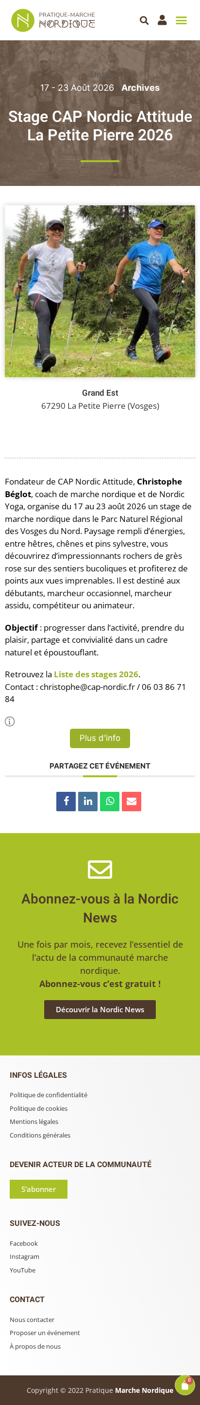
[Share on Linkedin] (88, 801)
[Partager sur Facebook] (66, 801)
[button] (144, 20)
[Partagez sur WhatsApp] (109, 801)
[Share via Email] (131, 801)
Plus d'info (100, 738)
